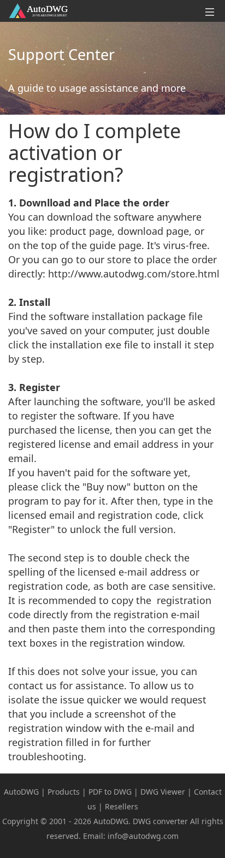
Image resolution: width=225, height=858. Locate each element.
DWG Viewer (162, 791)
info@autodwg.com (143, 836)
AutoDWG (21, 791)
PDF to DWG (110, 791)
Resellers (121, 806)
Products (64, 791)
